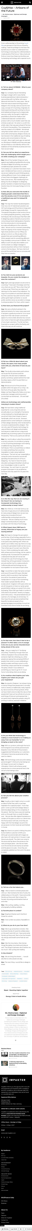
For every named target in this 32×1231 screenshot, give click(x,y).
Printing (4, 981)
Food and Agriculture (6, 1177)
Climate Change (5, 1171)
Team (2, 1213)
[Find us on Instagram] (7, 1137)
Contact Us (4, 1220)
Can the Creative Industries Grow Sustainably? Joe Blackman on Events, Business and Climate (19, 1054)
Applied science (18, 971)
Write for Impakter (6, 1218)
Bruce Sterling (14, 973)
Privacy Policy (5, 1222)
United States (23, 981)
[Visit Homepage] (16, 2)
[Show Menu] (2, 2)
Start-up (3, 1155)
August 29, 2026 (13, 1058)
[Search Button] (30, 2)
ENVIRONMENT (6, 1163)
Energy (3, 1166)
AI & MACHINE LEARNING (7, 1157)
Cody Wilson (23, 973)
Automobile (5, 973)
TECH (3, 1154)
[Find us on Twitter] (4, 1137)
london (26, 978)
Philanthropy (4, 1184)
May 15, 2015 (6, 18)
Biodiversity (4, 1164)
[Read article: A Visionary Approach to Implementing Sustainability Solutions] (4, 1063)
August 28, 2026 (13, 1067)
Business (3, 1203)
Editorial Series (4, 1190)
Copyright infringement (8, 978)
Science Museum (13, 981)
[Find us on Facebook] (1, 1137)
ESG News (4, 1201)
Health (2, 1180)
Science (3, 1186)
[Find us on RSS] (9, 1137)
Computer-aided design (8, 976)
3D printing (8, 971)
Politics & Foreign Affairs (7, 1182)
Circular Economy (5, 1168)
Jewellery (19, 978)
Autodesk (26, 971)
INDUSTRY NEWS (6, 1174)
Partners (3, 1215)
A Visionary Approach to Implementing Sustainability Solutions (18, 1063)
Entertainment (4, 1175)
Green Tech (3, 1159)
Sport (2, 1188)
